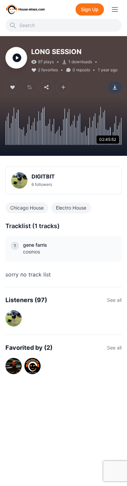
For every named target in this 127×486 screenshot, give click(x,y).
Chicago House (27, 208)
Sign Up (90, 9)
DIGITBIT (43, 176)
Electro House (71, 208)
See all (114, 300)
